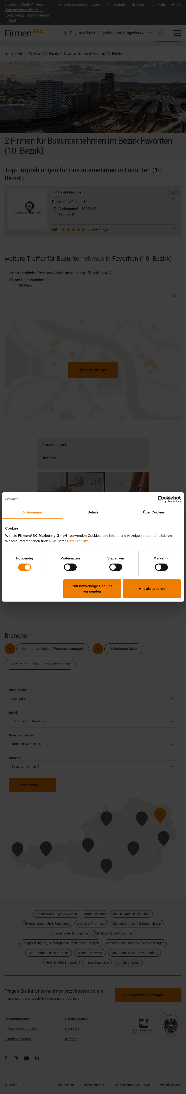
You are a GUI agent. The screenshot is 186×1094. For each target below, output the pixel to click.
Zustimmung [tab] (32, 512)
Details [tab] (93, 512)
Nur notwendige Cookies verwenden (92, 588)
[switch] (70, 567)
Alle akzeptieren (152, 589)
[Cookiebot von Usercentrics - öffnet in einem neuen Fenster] (161, 499)
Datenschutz (77, 541)
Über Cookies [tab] (154, 512)
